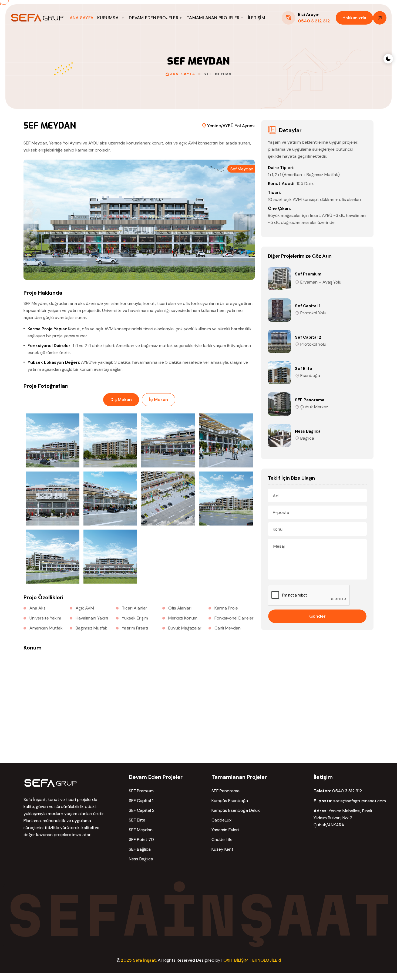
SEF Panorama (309, 400)
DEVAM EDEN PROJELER (154, 18)
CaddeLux (221, 820)
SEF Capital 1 (141, 800)
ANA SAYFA (81, 18)
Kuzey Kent (222, 849)
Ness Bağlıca (308, 431)
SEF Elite (137, 820)
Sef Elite (303, 368)
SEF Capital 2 (141, 810)
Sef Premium (308, 274)
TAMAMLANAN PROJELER (213, 18)
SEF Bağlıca (140, 849)
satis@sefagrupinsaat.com (359, 801)
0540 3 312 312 (347, 791)
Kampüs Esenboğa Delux (235, 810)
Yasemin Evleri (225, 830)
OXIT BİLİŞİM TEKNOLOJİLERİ (252, 960)
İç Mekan (158, 399)
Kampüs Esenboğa (229, 800)
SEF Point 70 (141, 839)
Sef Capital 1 (307, 306)
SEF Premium (141, 791)
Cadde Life (222, 839)
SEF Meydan (141, 830)
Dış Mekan (121, 399)
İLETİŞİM (256, 18)
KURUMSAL (109, 18)
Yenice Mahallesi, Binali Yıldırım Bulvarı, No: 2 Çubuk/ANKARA (343, 818)
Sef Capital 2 (308, 337)
